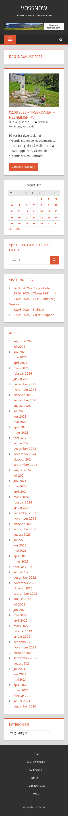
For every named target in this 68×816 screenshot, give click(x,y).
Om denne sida (36, 786)
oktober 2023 (23, 524)
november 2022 (24, 583)
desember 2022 (24, 577)
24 (56, 217)
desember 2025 (24, 384)
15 (41, 211)
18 (12, 217)
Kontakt (36, 778)
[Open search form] (61, 39)
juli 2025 (19, 411)
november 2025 (24, 389)
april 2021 (20, 685)
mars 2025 (21, 432)
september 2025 (25, 400)
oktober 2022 (23, 588)
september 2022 (25, 593)
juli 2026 (19, 346)
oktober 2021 (23, 653)
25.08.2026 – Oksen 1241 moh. (35, 293)
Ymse (35, 794)
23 (48, 217)
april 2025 (20, 427)
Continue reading (22, 166)
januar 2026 (21, 379)
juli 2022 (19, 604)
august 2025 (22, 405)
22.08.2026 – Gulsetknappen (33, 315)
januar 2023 (21, 572)
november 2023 (24, 518)
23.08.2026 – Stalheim (29, 309)
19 (19, 217)
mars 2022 (21, 626)
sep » (18, 229)
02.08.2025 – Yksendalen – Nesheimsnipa (32, 114)
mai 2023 (20, 550)
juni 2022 (19, 610)
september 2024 (25, 465)
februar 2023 (22, 567)
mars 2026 (21, 368)
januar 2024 (21, 507)
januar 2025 (21, 443)
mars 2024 (21, 497)
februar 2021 (22, 696)
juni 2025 (19, 416)
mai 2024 (20, 486)
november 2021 (24, 647)
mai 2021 (20, 679)
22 (41, 217)
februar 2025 (22, 438)
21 (33, 217)
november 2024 (24, 454)
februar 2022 (22, 631)
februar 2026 (22, 373)
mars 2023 (21, 561)
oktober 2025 (23, 395)
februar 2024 (22, 502)
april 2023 (20, 556)
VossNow (34, 8)
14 (33, 211)
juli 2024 (19, 475)
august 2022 (22, 599)
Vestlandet (28, 126)
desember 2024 (24, 448)
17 (56, 211)
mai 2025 (20, 422)
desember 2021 (24, 642)
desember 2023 (24, 513)
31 (56, 223)
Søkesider (35, 770)
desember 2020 (24, 706)
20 (26, 217)
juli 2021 (19, 669)
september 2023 (25, 529)
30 (48, 223)
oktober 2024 (23, 459)
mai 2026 (20, 357)
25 (12, 223)
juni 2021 (19, 674)
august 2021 (22, 663)
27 (26, 223)
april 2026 (20, 363)
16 (48, 211)
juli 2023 (19, 540)
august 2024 (22, 470)
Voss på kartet (35, 762)
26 (19, 223)
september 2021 (25, 658)
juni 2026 (19, 352)
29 (41, 223)
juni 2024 (19, 481)
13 (26, 211)
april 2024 (20, 491)
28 (33, 223)
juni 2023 (19, 545)
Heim (36, 754)
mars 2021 (21, 690)
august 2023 (22, 534)
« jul (10, 229)
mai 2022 (20, 615)
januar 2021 (21, 701)
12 (19, 211)
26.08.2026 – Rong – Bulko (32, 288)
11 (12, 211)
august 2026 (22, 341)
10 (56, 205)
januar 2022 (21, 636)
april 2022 (20, 620)
